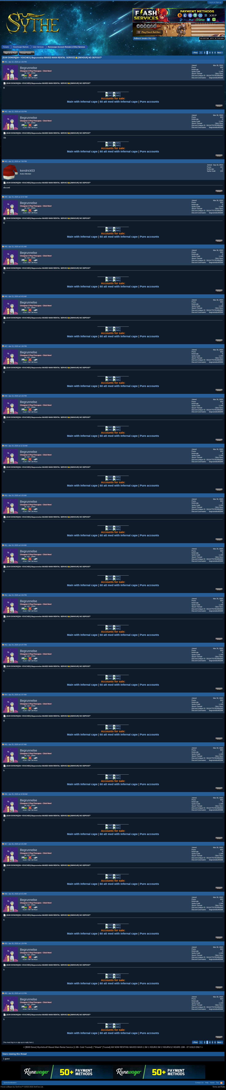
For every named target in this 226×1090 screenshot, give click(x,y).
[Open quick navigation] (223, 47)
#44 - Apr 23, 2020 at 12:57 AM (15, 197)
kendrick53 (27, 170)
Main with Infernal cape (82, 101)
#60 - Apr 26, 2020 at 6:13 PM (15, 993)
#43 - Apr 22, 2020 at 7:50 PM (15, 161)
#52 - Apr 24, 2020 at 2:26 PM (15, 595)
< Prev (195, 53)
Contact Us (199, 1083)
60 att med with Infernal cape (119, 101)
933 (221, 67)
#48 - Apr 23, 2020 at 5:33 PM (15, 396)
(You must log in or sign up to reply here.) (18, 1042)
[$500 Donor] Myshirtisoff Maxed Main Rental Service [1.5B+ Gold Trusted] (58, 1047)
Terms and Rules (218, 1087)
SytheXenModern (10, 1083)
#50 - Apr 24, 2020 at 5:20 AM (15, 495)
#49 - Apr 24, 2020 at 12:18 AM (15, 446)
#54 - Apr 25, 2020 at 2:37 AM (15, 694)
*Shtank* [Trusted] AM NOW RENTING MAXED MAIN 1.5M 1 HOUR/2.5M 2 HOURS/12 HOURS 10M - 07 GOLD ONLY (147, 1047)
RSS (221, 1083)
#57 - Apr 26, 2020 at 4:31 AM (15, 844)
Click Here (219, 73)
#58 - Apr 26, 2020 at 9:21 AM (15, 894)
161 (221, 167)
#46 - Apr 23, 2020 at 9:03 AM (15, 296)
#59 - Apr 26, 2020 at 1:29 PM (15, 943)
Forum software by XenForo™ (22, 1087)
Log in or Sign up (215, 2)
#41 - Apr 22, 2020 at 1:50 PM (15, 62)
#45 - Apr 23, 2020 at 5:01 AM (15, 246)
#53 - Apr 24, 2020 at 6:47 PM (15, 645)
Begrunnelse (28, 68)
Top (217, 1083)
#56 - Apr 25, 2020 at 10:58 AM (15, 794)
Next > (219, 53)
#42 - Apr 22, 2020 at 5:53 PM (15, 111)
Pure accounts (149, 101)
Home (212, 1083)
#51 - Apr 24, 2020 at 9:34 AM (15, 545)
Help (206, 1083)
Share (219, 106)
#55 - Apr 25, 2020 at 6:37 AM (15, 744)
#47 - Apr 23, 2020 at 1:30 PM (15, 346)
